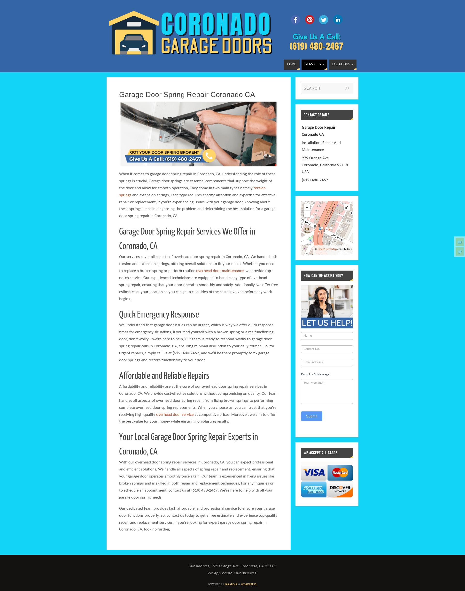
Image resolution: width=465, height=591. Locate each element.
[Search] (346, 88)
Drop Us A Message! (316, 374)
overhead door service (175, 415)
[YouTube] (460, 242)
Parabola (231, 584)
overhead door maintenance (220, 271)
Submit (311, 416)
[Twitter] (460, 251)
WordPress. (249, 584)
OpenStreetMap (327, 249)
